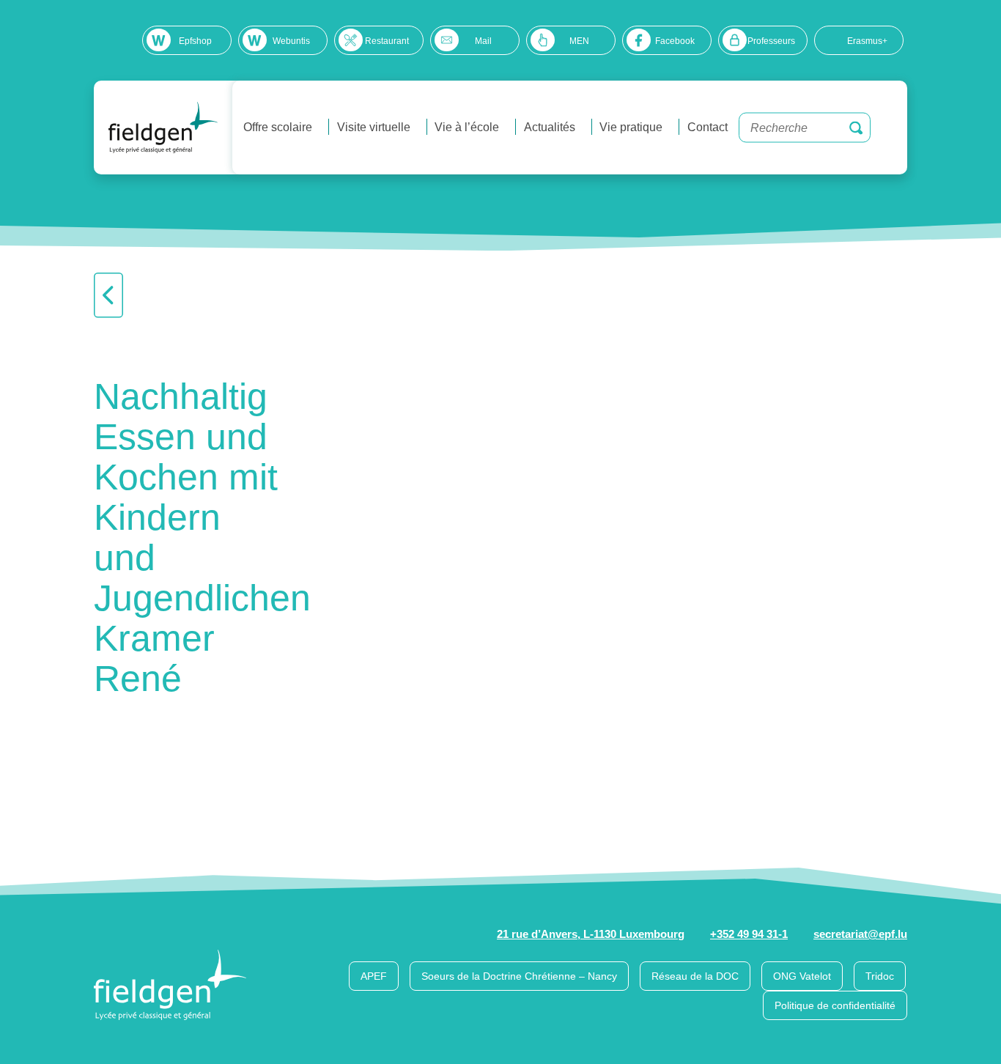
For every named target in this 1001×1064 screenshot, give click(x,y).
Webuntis (291, 41)
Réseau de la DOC (695, 976)
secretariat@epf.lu (860, 933)
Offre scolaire (277, 127)
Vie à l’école (467, 127)
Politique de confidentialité (835, 1005)
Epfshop (195, 41)
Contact (707, 127)
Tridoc (879, 976)
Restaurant (387, 41)
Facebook (675, 41)
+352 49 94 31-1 (749, 933)
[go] (856, 127)
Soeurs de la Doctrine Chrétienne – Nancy (519, 976)
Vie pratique (630, 127)
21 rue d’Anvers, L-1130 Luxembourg (590, 933)
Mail (483, 41)
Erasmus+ (867, 41)
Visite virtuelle (373, 127)
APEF (374, 976)
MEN (579, 41)
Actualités (549, 127)
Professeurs (771, 41)
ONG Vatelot (802, 976)
